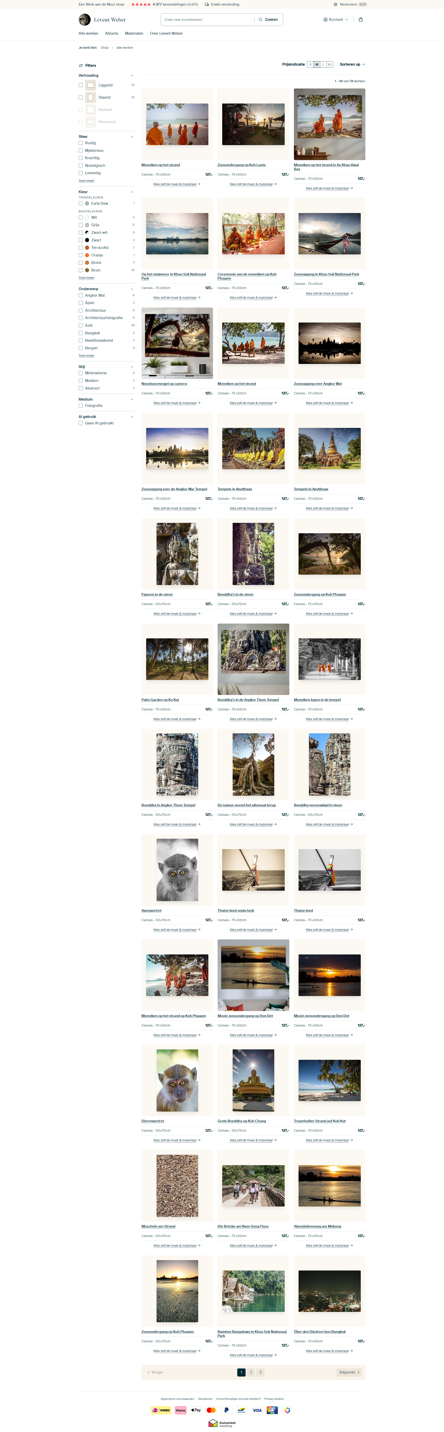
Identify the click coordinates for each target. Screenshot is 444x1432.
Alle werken (88, 33)
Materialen (134, 33)
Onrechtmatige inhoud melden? (238, 1399)
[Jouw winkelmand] (360, 19)
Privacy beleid (274, 1399)
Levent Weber (110, 20)
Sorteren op (350, 64)
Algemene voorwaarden (177, 1399)
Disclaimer (205, 1399)
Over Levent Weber (166, 33)
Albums (111, 33)
